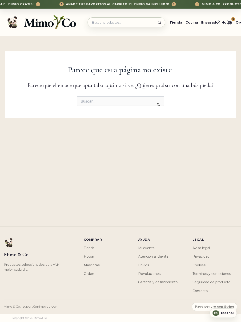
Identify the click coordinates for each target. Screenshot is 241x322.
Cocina (191, 22)
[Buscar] (159, 22)
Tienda (175, 22)
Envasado (209, 22)
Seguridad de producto (211, 282)
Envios (143, 265)
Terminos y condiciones (212, 274)
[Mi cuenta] (218, 22)
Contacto (200, 291)
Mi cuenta (146, 248)
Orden (89, 274)
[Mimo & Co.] (43, 22)
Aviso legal (201, 248)
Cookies (199, 265)
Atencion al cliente (153, 256)
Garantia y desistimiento (158, 282)
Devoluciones (149, 274)
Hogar (89, 256)
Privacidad (201, 256)
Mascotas (92, 265)
